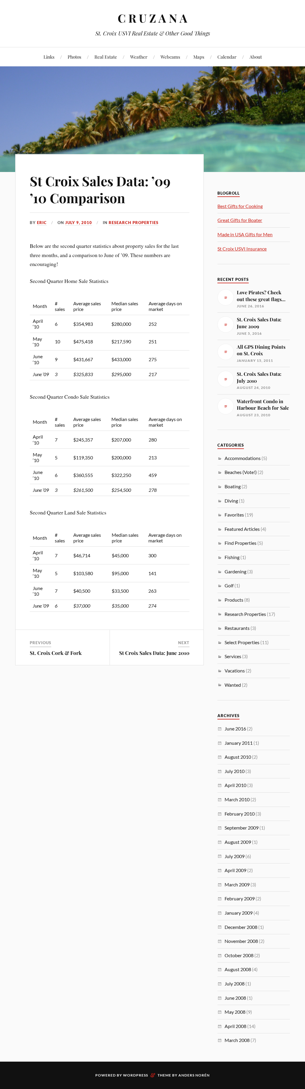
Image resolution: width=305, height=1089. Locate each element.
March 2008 (237, 1040)
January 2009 (239, 913)
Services (233, 656)
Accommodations (243, 458)
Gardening (235, 571)
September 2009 (242, 827)
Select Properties (242, 642)
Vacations (235, 670)
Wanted (233, 685)
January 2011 (239, 743)
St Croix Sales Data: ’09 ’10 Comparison (100, 189)
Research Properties (133, 222)
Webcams (170, 57)
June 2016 (235, 728)
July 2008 (235, 983)
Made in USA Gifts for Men (245, 234)
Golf (229, 585)
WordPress (135, 1075)
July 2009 (235, 856)
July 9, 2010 (78, 222)
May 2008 (235, 1012)
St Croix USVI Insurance (242, 248)
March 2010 (237, 799)
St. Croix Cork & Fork (56, 653)
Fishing (232, 557)
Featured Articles (242, 529)
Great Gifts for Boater (239, 220)
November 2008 (241, 941)
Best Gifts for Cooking (240, 206)
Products (234, 600)
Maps (198, 57)
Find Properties (240, 543)
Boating (233, 486)
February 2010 (240, 813)
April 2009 (235, 870)
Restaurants (237, 628)
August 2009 (238, 842)
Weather (138, 57)
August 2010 (238, 757)
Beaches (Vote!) (241, 472)
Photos (74, 57)
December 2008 (241, 927)
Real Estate (105, 57)
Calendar (226, 57)
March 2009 (237, 884)
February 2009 (240, 898)
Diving (231, 500)
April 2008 (235, 1026)
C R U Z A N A (152, 18)
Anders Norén (194, 1075)
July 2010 (235, 771)
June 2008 (235, 998)
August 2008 (238, 969)
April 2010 (235, 785)
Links (49, 57)
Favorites (234, 514)
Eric (42, 222)
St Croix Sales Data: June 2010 (154, 653)
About (256, 57)
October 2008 (239, 955)
